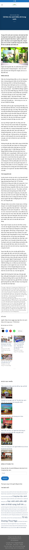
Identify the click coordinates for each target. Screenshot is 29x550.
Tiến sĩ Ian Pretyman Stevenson (16, 517)
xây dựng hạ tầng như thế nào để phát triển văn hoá (17, 525)
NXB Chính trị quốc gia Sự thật (12, 512)
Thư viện (21, 514)
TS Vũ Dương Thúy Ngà (21, 521)
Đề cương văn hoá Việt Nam (12, 527)
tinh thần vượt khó (6, 517)
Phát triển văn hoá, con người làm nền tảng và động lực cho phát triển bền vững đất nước (13, 431)
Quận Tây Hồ (25, 512)
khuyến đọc (15, 507)
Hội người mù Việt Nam (8, 507)
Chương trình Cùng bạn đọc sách (18, 493)
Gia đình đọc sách (13, 498)
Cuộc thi (25, 493)
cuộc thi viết (3, 496)
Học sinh (5, 501)
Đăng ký (5, 478)
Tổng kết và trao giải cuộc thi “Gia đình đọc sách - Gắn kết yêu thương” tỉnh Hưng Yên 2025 (14, 401)
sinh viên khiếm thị (4, 514)
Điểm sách (3, 527)
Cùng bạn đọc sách (19, 496)
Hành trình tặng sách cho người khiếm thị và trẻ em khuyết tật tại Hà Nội (14, 447)
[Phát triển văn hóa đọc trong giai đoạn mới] (6, 357)
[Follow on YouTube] (15, 1)
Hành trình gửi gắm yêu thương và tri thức (12, 416)
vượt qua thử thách (4, 525)
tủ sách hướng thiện (22, 523)
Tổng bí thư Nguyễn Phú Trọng (12, 523)
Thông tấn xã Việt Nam (16, 514)
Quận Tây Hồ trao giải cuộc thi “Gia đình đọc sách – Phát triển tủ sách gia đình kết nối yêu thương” (19, 345)
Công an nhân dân (9, 496)
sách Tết (9, 514)
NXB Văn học (20, 512)
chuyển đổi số (9, 493)
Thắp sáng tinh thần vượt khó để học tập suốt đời (14, 386)
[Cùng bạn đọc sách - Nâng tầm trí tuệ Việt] (14, 5)
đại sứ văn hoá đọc (21, 527)
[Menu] (2, 5)
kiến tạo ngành (20, 507)
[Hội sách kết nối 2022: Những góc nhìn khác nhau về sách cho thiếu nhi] (6, 339)
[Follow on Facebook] (13, 1)
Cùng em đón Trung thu (5, 498)
